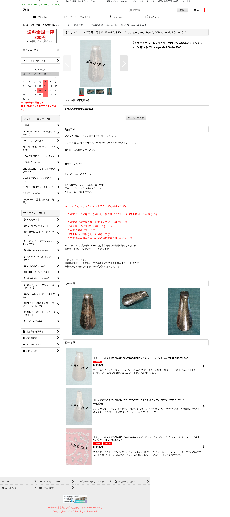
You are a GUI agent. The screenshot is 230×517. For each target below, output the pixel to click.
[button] (190, 17)
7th (26, 10)
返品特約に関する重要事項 (80, 109)
